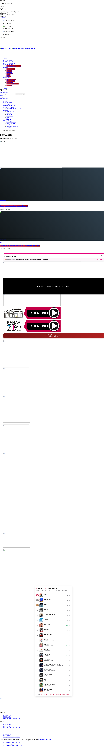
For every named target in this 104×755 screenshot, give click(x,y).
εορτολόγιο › (100, 259)
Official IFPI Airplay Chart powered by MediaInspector (55, 694)
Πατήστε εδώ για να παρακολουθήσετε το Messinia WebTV (54, 286)
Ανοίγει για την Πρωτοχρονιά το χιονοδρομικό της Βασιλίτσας (20, 246)
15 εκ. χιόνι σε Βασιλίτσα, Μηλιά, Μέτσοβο (14, 206)
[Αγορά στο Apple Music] (70, 595)
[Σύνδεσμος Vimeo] (17, 48)
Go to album (3, 17)
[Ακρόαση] (41, 595)
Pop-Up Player (4, 92)
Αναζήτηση (20, 94)
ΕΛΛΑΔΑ (2, 202)
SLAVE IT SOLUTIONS (44, 740)
